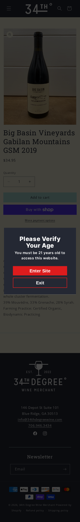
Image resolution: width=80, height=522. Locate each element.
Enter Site (40, 270)
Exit (40, 282)
